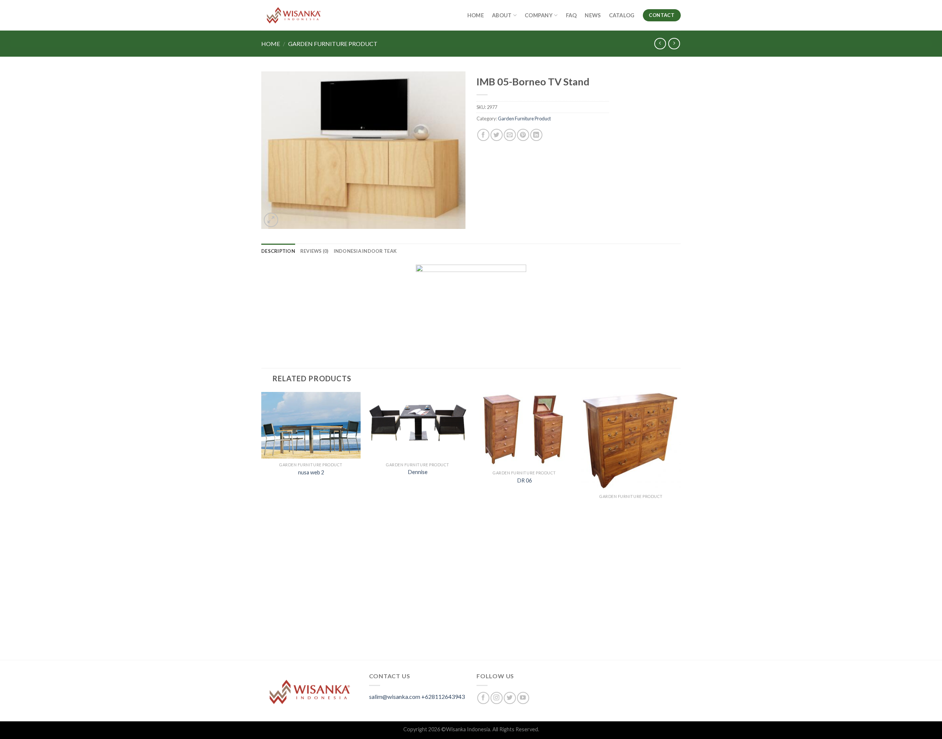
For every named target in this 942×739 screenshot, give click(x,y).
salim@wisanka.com (394, 696)
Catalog (622, 15)
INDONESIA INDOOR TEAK (365, 251)
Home (475, 15)
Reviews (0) (314, 251)
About (501, 15)
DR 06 (524, 480)
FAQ (571, 15)
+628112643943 (443, 696)
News (593, 15)
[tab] (278, 251)
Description (278, 251)
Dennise (418, 472)
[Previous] (261, 525)
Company (539, 15)
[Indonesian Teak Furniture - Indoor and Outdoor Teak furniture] (293, 15)
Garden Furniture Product (333, 43)
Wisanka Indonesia (468, 729)
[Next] (680, 525)
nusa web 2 (311, 472)
